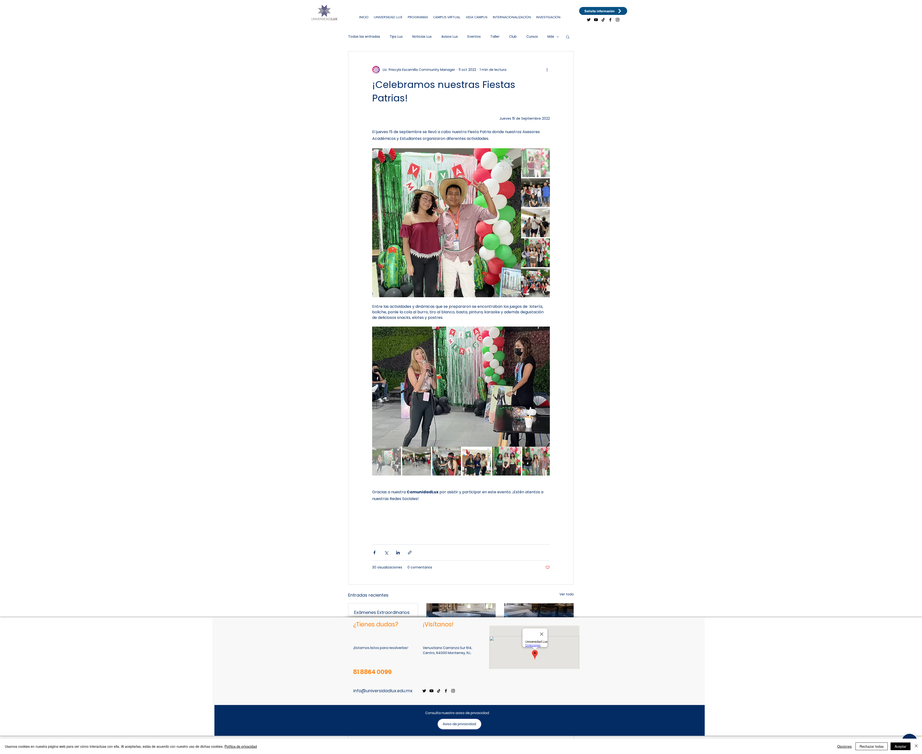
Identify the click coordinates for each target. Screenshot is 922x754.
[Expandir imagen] (446, 222)
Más (550, 36)
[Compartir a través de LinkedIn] (398, 552)
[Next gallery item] (515, 223)
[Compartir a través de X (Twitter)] (386, 552)
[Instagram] (617, 19)
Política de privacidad (240, 746)
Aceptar (900, 746)
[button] (388, 17)
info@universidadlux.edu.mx (382, 691)
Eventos (474, 36)
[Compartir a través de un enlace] (409, 552)
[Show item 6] (536, 461)
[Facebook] (610, 19)
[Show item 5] (535, 282)
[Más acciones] (547, 70)
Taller (494, 36)
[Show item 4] (535, 252)
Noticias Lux (422, 36)
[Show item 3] (535, 222)
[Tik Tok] (603, 19)
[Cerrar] (916, 746)
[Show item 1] (535, 162)
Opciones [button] (844, 746)
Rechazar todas (872, 746)
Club (513, 36)
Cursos (532, 36)
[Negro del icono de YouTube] (596, 19)
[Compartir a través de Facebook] (374, 552)
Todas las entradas (364, 36)
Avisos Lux (449, 36)
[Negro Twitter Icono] (588, 19)
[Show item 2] (535, 192)
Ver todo (566, 594)
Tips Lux (396, 36)
